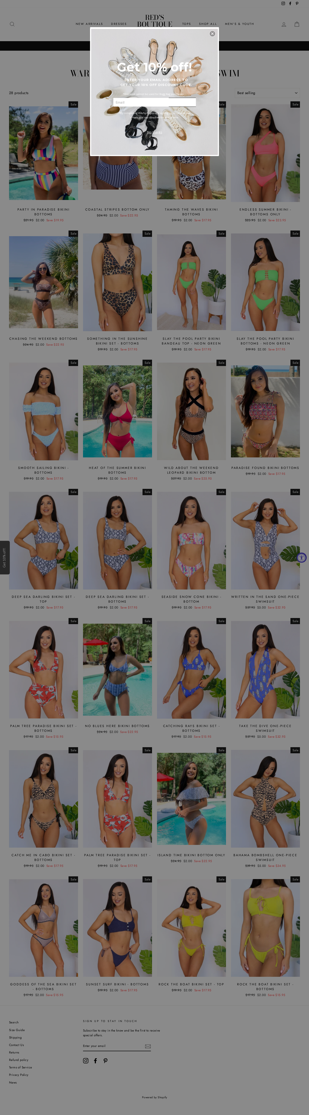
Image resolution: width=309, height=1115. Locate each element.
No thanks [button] (154, 132)
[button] (212, 33)
